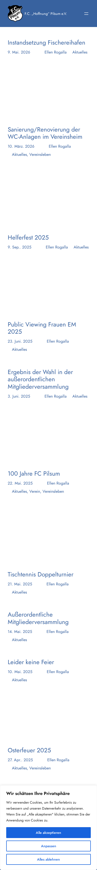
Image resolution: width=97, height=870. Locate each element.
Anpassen (48, 845)
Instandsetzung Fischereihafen (46, 42)
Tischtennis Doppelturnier (40, 574)
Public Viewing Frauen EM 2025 (42, 328)
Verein (34, 491)
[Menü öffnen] (86, 14)
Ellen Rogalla (56, 52)
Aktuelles (79, 52)
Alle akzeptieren (48, 832)
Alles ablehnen (48, 859)
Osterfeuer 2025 (29, 750)
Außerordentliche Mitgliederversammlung (38, 618)
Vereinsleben (40, 154)
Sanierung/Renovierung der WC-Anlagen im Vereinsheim (45, 133)
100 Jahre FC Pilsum (34, 473)
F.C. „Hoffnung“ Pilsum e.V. (46, 13)
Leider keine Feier (31, 662)
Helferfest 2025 (28, 237)
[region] (48, 827)
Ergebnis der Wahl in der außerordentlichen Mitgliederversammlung (40, 379)
